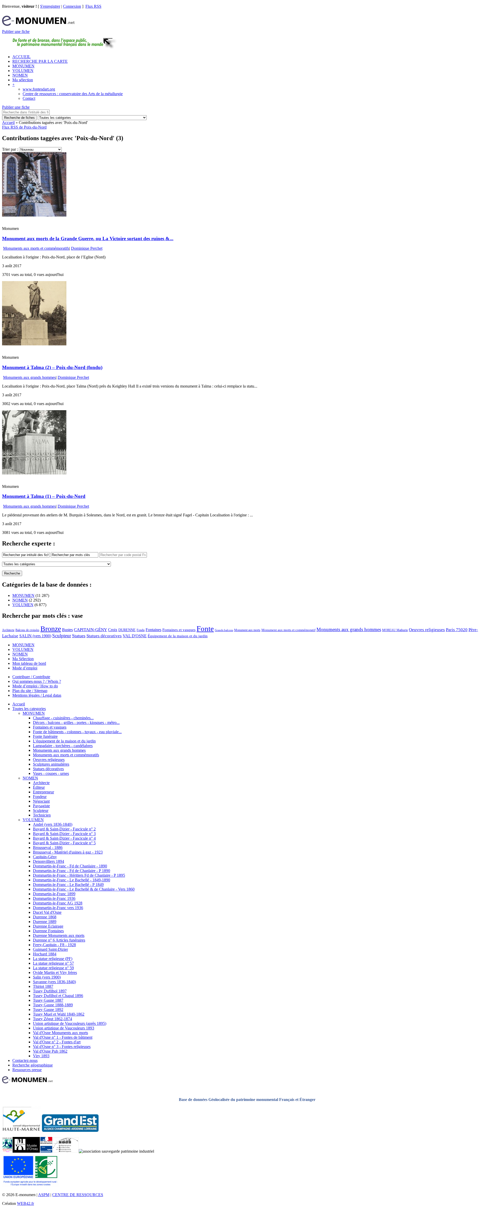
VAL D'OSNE (135, 636)
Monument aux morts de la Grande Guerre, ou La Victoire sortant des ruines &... (87, 238)
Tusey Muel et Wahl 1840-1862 (58, 1014)
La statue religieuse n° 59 (53, 968)
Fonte (205, 628)
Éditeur (39, 787)
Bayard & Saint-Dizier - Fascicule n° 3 (64, 833)
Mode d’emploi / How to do (35, 686)
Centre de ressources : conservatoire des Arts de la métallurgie (73, 94)
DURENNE (127, 630)
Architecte (8, 630)
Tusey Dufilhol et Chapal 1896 (58, 995)
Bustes (67, 630)
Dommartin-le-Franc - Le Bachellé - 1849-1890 (71, 880)
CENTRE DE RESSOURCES (77, 1195)
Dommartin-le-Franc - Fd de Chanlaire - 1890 (70, 866)
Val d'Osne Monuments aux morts (60, 1032)
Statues (78, 635)
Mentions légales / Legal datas (36, 695)
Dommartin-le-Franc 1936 (54, 898)
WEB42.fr (25, 1203)
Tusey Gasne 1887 (48, 1000)
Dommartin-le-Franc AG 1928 (57, 903)
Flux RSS (93, 6)
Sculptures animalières (51, 764)
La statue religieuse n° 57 (53, 963)
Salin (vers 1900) (47, 977)
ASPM (43, 1195)
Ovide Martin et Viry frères (55, 972)
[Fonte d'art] (7, 1151)
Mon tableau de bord (29, 663)
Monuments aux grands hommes (29, 377)
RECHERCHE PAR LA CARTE (40, 61)
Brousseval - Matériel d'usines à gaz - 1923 (68, 852)
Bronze (50, 629)
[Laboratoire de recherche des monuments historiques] (65, 1151)
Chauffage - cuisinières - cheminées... (63, 718)
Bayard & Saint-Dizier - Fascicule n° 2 (64, 829)
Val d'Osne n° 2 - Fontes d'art (57, 1042)
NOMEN (20, 75)
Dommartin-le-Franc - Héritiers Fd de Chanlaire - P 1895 (79, 875)
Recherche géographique (32, 1065)
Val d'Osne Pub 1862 (50, 1051)
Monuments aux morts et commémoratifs (36, 248)
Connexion (72, 6)
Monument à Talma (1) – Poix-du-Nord (43, 496)
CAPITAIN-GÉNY (90, 629)
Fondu (141, 630)
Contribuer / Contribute (31, 677)
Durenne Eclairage (48, 926)
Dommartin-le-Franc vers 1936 (58, 908)
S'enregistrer (50, 6)
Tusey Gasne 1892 (48, 1009)
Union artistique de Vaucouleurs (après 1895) (69, 1023)
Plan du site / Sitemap (29, 690)
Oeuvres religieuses (427, 629)
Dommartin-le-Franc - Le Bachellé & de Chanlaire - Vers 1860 (84, 889)
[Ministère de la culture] (46, 1151)
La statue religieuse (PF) (52, 958)
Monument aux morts (247, 630)
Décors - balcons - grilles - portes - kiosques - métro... (76, 722)
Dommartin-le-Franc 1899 (54, 894)
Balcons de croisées (27, 630)
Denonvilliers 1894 (48, 861)
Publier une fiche (16, 31)
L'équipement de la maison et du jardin (64, 741)
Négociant (41, 801)
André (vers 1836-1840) (52, 824)
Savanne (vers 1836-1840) (54, 982)
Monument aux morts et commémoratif (288, 630)
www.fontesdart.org (39, 89)
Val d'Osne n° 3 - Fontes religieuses (62, 1046)
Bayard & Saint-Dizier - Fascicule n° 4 (64, 838)
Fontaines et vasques (179, 630)
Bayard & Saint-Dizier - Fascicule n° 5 (64, 843)
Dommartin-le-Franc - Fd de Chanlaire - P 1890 (71, 870)
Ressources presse (27, 1070)
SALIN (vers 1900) (35, 636)
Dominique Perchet (86, 248)
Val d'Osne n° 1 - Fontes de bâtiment (62, 1037)
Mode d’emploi (24, 668)
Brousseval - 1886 (48, 847)
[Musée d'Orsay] (26, 1151)
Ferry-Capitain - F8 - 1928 (54, 945)
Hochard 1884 (44, 954)
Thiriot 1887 (43, 986)
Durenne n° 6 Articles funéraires (59, 940)
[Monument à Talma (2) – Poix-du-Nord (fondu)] (34, 344)
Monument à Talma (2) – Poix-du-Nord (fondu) (52, 367)
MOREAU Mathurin (395, 630)
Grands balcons (224, 630)
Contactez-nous (25, 1060)
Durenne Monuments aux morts (58, 935)
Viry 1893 (41, 1056)
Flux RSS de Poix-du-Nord (24, 127)
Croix (112, 630)
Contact (29, 98)
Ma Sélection (23, 659)
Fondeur (40, 796)
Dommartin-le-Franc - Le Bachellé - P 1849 (68, 884)
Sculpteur (61, 635)
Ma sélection (22, 80)
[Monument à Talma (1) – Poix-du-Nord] (34, 473)
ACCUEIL (21, 57)
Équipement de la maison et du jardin (178, 636)
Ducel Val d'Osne (47, 912)
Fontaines (153, 630)
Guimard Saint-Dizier (50, 949)
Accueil (8, 122)
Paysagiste (41, 806)
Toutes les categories (29, 708)
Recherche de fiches (19, 118)
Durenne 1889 (44, 921)
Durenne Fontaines (48, 931)
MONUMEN (23, 66)
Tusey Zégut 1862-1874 (52, 1019)
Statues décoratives (104, 635)
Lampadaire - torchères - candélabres (63, 745)
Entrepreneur (43, 792)
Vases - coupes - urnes (51, 773)
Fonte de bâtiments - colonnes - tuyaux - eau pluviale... (77, 732)
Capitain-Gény (45, 857)
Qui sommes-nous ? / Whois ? (36, 681)
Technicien (42, 815)
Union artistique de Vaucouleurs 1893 (63, 1028)
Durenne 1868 (44, 917)
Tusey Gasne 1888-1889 (53, 1005)
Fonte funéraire (45, 736)
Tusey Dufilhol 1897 (50, 991)
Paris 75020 (456, 629)
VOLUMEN (22, 70)
